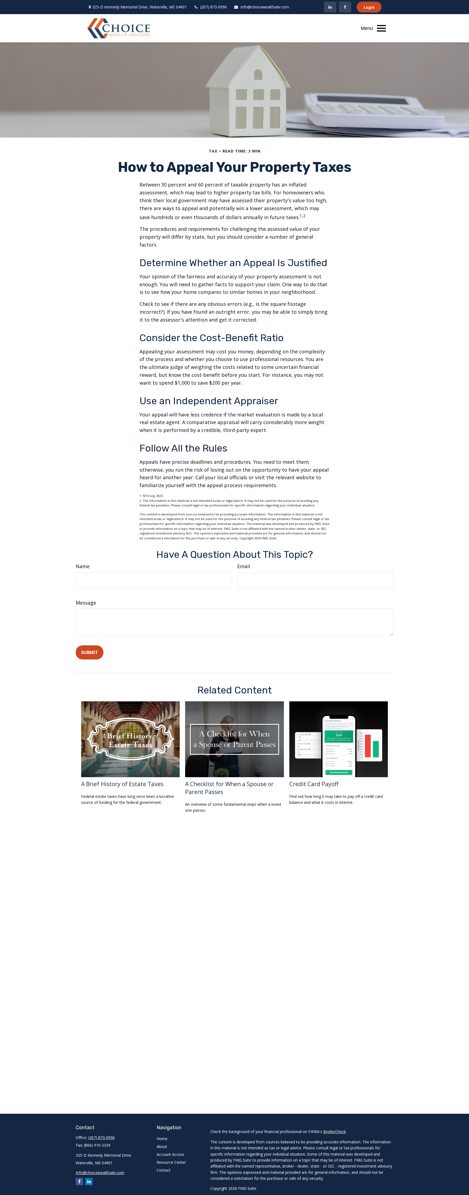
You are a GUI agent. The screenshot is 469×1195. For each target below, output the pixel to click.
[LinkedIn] (330, 7)
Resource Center (171, 1162)
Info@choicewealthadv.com (264, 7)
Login (369, 7)
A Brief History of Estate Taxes (122, 784)
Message (86, 602)
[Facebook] (345, 7)
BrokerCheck (334, 1131)
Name (83, 566)
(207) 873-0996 (213, 7)
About (162, 1146)
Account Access (170, 1154)
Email (243, 566)
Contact (163, 1170)
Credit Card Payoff (313, 784)
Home (162, 1138)
